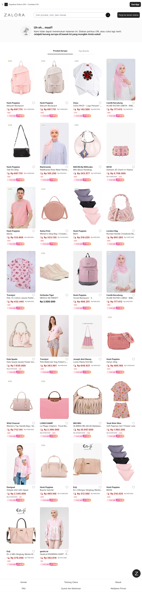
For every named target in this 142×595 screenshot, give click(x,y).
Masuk (118, 582)
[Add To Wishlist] (34, 103)
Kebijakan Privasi (118, 588)
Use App (135, 4)
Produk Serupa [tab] (60, 51)
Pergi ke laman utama (128, 15)
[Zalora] (14, 15)
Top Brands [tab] (83, 51)
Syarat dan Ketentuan (71, 588)
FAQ (24, 588)
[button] (71, 4)
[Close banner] (2, 4)
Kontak (24, 582)
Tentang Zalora (71, 582)
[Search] (108, 15)
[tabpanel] (71, 312)
